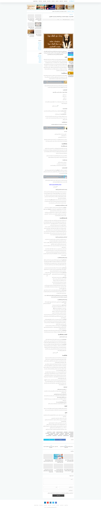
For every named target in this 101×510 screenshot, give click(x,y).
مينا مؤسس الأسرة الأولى (66, 435)
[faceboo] (56, 503)
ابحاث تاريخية (65, 1)
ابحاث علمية (53, 1)
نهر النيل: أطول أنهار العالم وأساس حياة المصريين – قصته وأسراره (40, 7)
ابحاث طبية (57, 1)
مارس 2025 (40, 62)
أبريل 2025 (40, 61)
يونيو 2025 (40, 58)
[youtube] (48, 503)
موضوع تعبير (44, 1)
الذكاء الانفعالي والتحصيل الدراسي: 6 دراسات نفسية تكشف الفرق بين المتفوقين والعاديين (60, 7)
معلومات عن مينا (56, 434)
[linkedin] (45, 503)
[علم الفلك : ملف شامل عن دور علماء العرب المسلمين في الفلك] (50, 7)
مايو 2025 (40, 60)
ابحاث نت (71, 1)
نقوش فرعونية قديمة (48, 435)
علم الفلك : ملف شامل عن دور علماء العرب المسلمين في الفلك (50, 8)
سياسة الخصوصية (35, 1)
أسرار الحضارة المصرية (71, 432)
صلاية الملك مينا (47, 433)
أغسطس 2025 (39, 56)
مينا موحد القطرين (60, 435)
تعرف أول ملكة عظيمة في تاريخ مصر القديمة (55, 184)
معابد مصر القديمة (61, 434)
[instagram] (50, 503)
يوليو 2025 (40, 57)
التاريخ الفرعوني (65, 432)
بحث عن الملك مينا (49, 432)
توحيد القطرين (62, 433)
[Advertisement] (58, 26)
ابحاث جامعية (61, 1)
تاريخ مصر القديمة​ (67, 433)
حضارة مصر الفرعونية (52, 433)
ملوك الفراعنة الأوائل (50, 434)
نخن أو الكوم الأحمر (55, 435)
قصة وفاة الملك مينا (71, 434)
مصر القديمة (66, 434)
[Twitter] (53, 503)
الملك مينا (54, 432)
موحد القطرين (71, 435)
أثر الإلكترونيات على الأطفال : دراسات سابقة (31, 8)
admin (72, 19)
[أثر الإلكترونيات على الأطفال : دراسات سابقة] (31, 7)
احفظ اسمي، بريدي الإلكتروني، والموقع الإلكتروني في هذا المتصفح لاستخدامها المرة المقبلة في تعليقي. (60, 493)
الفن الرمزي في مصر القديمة (59, 432)
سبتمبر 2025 (39, 55)
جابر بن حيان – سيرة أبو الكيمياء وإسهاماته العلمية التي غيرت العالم (69, 7)
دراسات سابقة (40, 1)
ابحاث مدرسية (48, 1)
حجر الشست (57, 433)
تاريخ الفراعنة (71, 433)
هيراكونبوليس (71, 436)
